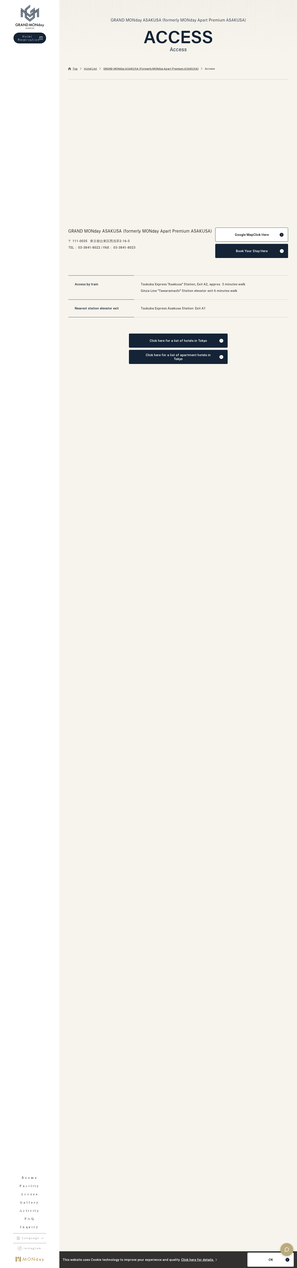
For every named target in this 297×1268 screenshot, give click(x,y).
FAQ (30, 1218)
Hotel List (90, 68)
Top (75, 68)
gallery (29, 1202)
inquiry (29, 1227)
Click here (252, 235)
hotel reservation (29, 38)
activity (30, 1210)
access (30, 1194)
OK (271, 1260)
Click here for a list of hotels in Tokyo (178, 341)
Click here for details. (197, 1260)
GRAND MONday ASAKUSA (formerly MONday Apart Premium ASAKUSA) (151, 68)
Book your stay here (252, 251)
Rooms (30, 1177)
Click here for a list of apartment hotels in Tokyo (178, 357)
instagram (33, 1248)
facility (30, 1186)
